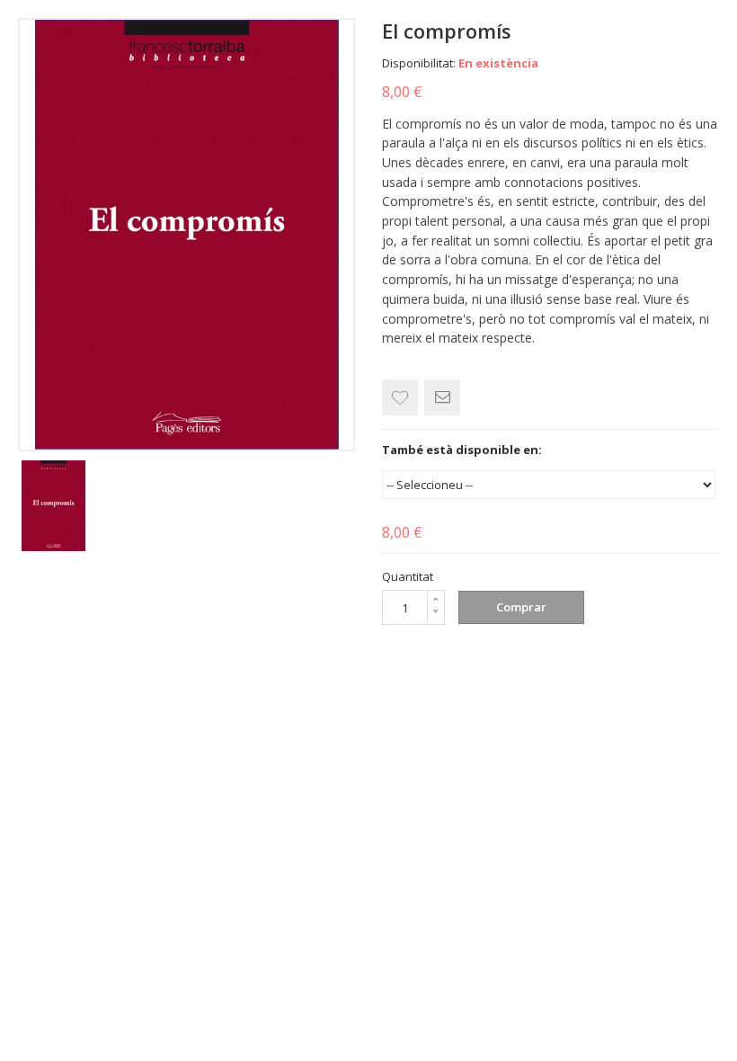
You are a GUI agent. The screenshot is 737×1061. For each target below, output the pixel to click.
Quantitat (407, 576)
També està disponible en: (462, 449)
